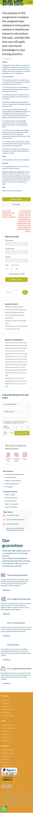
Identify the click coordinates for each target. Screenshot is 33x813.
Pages (7, 265)
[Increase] (27, 427)
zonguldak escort (10, 378)
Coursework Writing (7, 715)
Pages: (6, 426)
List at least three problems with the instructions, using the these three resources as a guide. (16, 345)
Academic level (9, 248)
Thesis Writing (5, 712)
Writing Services (6, 706)
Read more (6, 590)
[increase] (16, 269)
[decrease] (8, 269)
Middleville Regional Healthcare (14, 312)
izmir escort (8, 351)
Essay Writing (5, 700)
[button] (4, 809)
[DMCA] (7, 779)
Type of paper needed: (10, 404)
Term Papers (5, 703)
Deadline (7, 257)
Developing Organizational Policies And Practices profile (8, 214)
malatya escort (9, 342)
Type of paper (9, 240)
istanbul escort (9, 359)
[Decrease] (16, 427)
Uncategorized (6, 59)
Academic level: (9, 411)
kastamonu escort (10, 367)
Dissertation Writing (7, 709)
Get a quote (16, 204)
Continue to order (16, 199)
